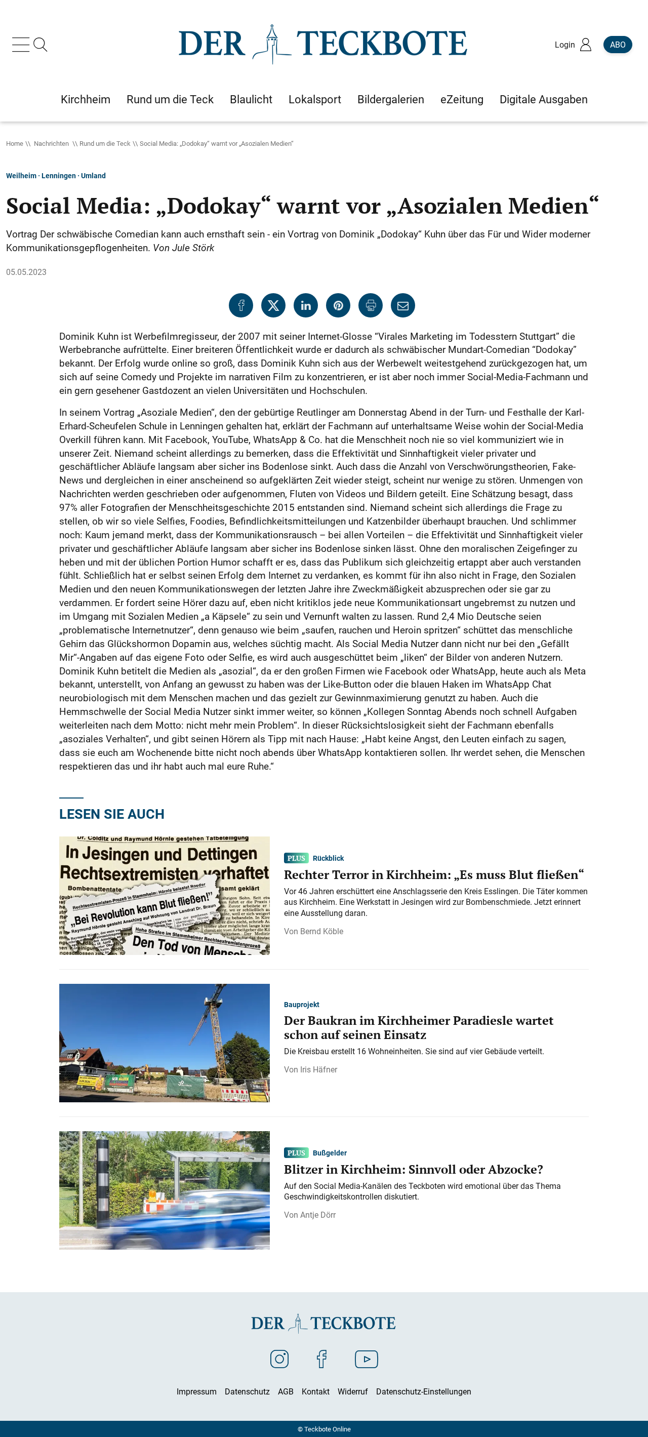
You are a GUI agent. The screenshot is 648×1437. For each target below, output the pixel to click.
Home (14, 143)
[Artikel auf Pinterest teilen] (338, 305)
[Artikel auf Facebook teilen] (241, 305)
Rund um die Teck (105, 143)
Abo (618, 44)
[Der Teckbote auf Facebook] (322, 1358)
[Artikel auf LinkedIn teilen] (306, 305)
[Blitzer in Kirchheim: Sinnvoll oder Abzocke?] (164, 1189)
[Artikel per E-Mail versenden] (403, 305)
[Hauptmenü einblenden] (22, 44)
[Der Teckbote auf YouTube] (366, 1358)
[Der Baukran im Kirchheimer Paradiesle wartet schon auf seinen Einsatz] (164, 1042)
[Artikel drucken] (370, 305)
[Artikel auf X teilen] (273, 305)
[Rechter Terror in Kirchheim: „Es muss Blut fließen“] (164, 894)
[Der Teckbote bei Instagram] (279, 1358)
